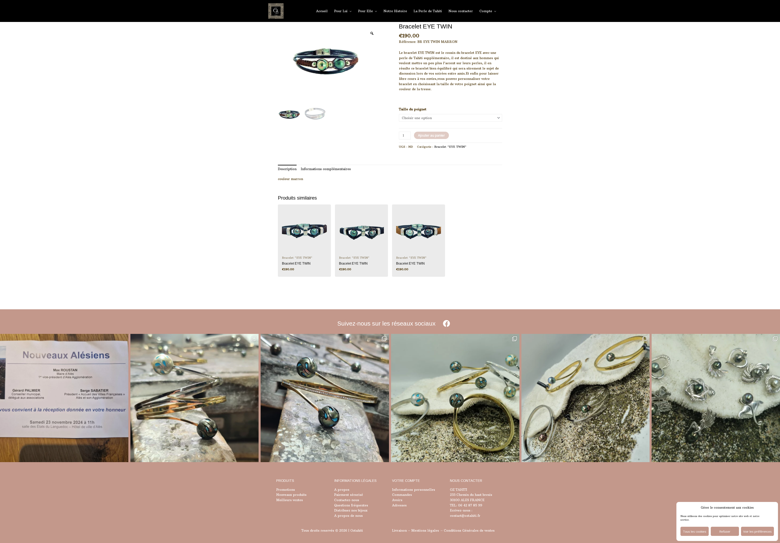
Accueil (322, 11)
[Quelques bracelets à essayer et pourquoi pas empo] (585, 398)
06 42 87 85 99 (469, 505)
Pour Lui (341, 11)
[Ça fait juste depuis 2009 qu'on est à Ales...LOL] (64, 398)
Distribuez (342, 510)
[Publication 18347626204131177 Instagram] (194, 398)
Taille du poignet (412, 109)
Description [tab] (287, 169)
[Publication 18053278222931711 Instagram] (325, 398)
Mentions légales (425, 530)
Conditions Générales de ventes (469, 530)
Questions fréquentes (351, 505)
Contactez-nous (346, 500)
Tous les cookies (694, 531)
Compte (485, 11)
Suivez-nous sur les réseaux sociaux (386, 323)
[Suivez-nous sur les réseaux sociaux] (446, 323)
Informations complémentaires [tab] (326, 169)
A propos (341, 490)
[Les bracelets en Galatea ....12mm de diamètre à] (455, 398)
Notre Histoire (395, 11)
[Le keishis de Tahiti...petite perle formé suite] (716, 398)
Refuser (724, 531)
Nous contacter (460, 11)
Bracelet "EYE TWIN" (450, 147)
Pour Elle (365, 11)
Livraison (399, 530)
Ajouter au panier (431, 135)
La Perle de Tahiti (428, 11)
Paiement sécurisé (348, 495)
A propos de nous (348, 516)
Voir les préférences (757, 531)
